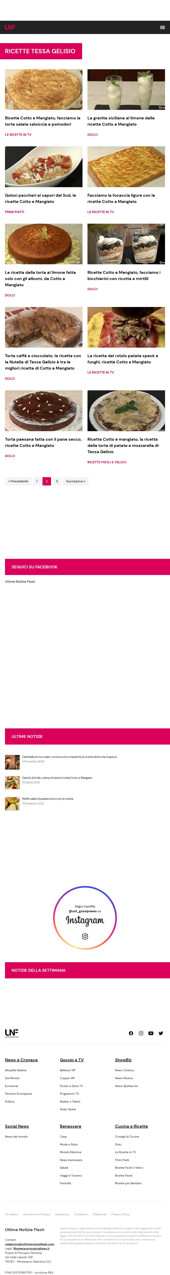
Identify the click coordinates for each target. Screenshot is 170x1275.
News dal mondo (16, 1136)
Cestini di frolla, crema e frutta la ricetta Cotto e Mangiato (57, 778)
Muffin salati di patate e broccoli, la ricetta (47, 799)
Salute (64, 1167)
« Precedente (18, 481)
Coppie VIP (67, 1078)
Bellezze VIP (67, 1070)
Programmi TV (69, 1093)
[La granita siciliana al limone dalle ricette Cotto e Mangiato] (126, 89)
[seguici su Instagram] (141, 1033)
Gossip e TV (72, 1060)
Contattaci (81, 1214)
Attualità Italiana (15, 1070)
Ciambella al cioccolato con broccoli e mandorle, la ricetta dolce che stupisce (69, 757)
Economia (11, 1086)
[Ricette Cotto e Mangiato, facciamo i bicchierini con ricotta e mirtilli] (126, 244)
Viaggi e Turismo (71, 1175)
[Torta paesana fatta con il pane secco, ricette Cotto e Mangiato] (44, 410)
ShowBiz (123, 1060)
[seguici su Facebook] (131, 1033)
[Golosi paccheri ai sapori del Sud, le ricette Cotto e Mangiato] (44, 166)
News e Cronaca (21, 1060)
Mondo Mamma (70, 1152)
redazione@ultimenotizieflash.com (29, 1244)
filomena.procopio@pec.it (31, 1248)
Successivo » (75, 481)
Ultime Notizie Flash (20, 581)
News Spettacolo (126, 1086)
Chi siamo (11, 1214)
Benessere (70, 1126)
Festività (65, 1183)
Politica (10, 1101)
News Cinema (124, 1070)
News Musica (124, 1078)
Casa (63, 1136)
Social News (17, 1126)
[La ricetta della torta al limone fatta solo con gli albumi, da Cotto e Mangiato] (44, 244)
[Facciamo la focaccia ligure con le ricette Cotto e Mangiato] (126, 166)
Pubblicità (99, 1214)
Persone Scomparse (18, 1093)
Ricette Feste (123, 1175)
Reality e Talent (70, 1101)
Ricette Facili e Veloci (106, 462)
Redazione (62, 1214)
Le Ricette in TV (18, 134)
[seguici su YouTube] (151, 1033)
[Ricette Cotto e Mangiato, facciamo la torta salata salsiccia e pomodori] (44, 89)
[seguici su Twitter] (161, 1033)
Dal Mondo (12, 1078)
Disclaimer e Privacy (36, 1214)
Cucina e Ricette (131, 1126)
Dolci (92, 134)
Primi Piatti (14, 212)
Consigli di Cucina (127, 1136)
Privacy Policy (120, 1214)
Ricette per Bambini (128, 1183)
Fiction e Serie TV (71, 1086)
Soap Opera (68, 1109)
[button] (162, 27)
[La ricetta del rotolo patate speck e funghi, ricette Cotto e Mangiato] (126, 327)
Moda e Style (69, 1144)
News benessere (71, 1160)
